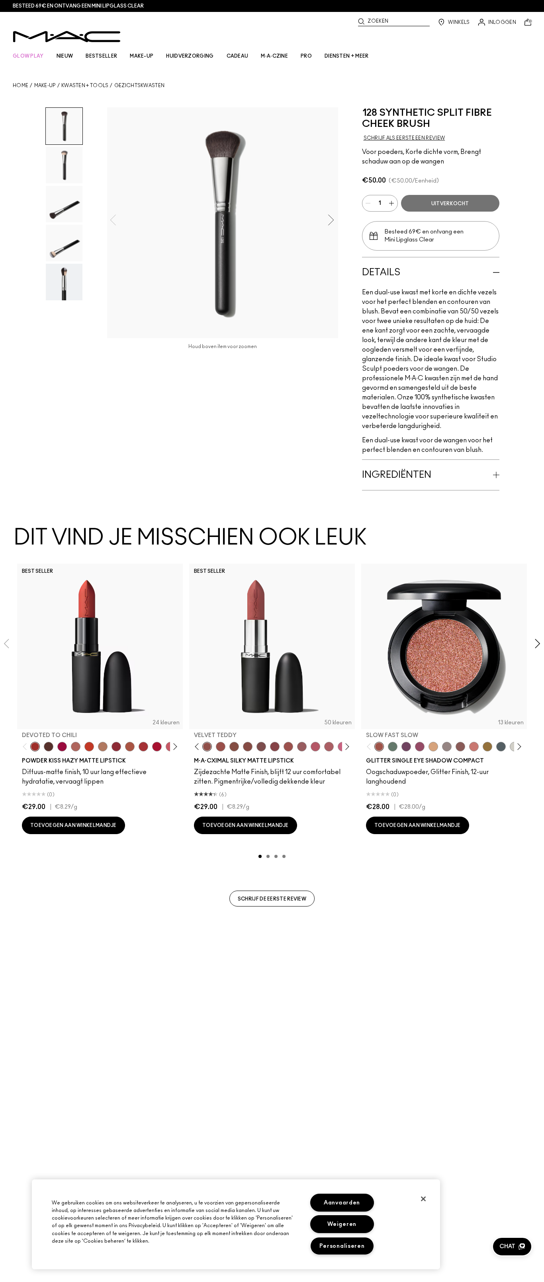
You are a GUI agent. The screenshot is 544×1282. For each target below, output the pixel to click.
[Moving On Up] (130, 746)
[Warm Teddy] (234, 746)
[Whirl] (248, 746)
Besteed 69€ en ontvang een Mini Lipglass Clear (78, 6)
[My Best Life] (89, 746)
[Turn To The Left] (48, 746)
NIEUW (65, 56)
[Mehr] (302, 746)
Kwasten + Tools (85, 85)
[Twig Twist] (275, 746)
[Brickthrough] (143, 746)
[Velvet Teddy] (207, 746)
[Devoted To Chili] (35, 746)
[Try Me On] (392, 746)
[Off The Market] (103, 746)
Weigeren (341, 1224)
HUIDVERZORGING (189, 56)
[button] (512, 1246)
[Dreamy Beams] (460, 746)
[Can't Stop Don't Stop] (406, 746)
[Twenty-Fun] (62, 746)
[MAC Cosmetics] (67, 36)
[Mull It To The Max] (220, 746)
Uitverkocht (450, 203)
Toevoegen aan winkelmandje (73, 825)
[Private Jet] (501, 746)
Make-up (45, 85)
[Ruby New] (157, 746)
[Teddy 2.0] (75, 746)
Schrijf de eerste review (272, 899)
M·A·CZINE (274, 56)
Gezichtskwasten (139, 85)
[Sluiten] (423, 1199)
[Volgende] (173, 746)
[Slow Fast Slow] (379, 746)
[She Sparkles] (447, 746)
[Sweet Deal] (288, 746)
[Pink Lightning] (420, 746)
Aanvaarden (342, 1203)
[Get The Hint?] (315, 746)
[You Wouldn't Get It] (329, 746)
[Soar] (261, 746)
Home (20, 85)
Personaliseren (342, 1246)
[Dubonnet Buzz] (116, 746)
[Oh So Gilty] (433, 746)
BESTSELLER (101, 56)
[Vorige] (26, 746)
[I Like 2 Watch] (487, 746)
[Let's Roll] (474, 746)
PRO (306, 56)
